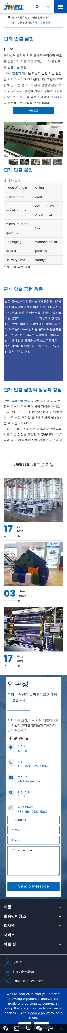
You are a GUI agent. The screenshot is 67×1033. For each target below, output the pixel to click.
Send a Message (33, 886)
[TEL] (28, 1028)
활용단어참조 (15, 916)
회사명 (9, 926)
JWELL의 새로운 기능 (33, 465)
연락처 (33, 110)
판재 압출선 (28, 318)
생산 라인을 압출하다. (36, 17)
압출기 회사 (20, 73)
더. (12, 536)
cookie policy (40, 1013)
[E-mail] (16, 1028)
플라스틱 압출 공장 (24, 401)
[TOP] (61, 1028)
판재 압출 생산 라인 (22, 22)
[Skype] (5, 1028)
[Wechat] (39, 1028)
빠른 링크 (12, 944)
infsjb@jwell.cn (28, 779)
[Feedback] (50, 1028)
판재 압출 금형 (42, 22)
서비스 (9, 935)
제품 (20, 17)
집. (13, 17)
